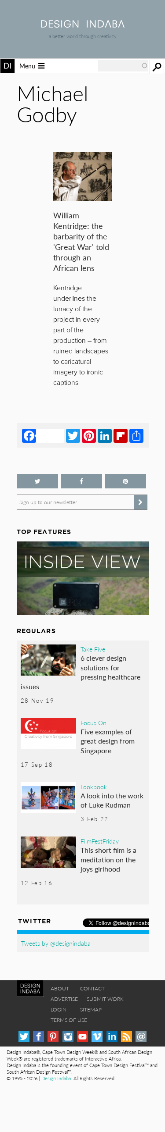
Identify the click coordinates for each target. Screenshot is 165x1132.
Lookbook (94, 786)
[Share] (136, 435)
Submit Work (105, 999)
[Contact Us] (141, 1036)
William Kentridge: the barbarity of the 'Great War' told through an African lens (81, 241)
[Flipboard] (121, 435)
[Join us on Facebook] (81, 481)
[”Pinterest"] (125, 481)
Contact (92, 988)
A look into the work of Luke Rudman (112, 800)
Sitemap (91, 1009)
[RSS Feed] (126, 1036)
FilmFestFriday (100, 841)
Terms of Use (69, 1020)
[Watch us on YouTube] (82, 1036)
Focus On (93, 722)
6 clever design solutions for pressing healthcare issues (81, 672)
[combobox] (123, 65)
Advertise (64, 999)
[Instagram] (67, 1036)
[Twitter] (73, 435)
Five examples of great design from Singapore (108, 740)
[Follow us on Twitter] (37, 481)
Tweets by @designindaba (56, 943)
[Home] (83, 25)
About (60, 988)
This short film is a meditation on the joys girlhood (108, 859)
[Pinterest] (89, 435)
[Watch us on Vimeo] (97, 1036)
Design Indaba (56, 1078)
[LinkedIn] (105, 435)
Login (58, 1009)
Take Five (93, 648)
